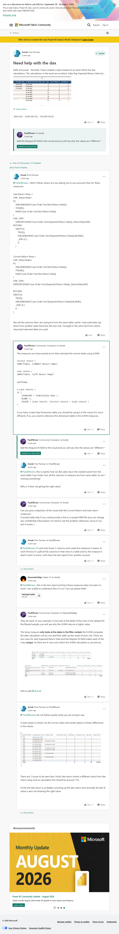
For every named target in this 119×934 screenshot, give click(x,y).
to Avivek (40, 133)
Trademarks (112, 921)
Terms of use (98, 921)
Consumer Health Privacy (40, 928)
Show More (21, 109)
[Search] (89, 25)
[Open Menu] (108, 33)
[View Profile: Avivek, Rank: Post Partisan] (16, 53)
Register (96, 25)
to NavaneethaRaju (68, 612)
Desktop (15, 33)
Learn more (87, 39)
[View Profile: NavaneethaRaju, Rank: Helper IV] (23, 579)
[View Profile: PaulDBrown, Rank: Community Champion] (20, 347)
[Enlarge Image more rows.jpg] (63, 666)
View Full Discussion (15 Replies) (26, 163)
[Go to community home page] (33, 25)
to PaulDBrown (53, 463)
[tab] (58, 907)
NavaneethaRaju (35, 577)
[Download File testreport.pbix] (39, 595)
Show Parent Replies (18, 167)
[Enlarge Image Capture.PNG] (63, 749)
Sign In (105, 25)
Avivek (25, 52)
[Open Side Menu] (11, 25)
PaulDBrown (29, 133)
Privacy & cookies (82, 921)
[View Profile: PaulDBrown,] (20, 135)
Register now (9, 14)
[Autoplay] (54, 907)
